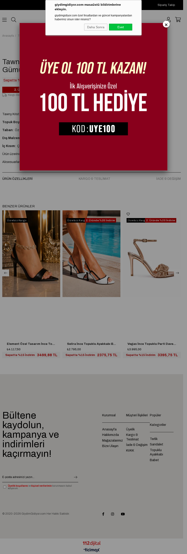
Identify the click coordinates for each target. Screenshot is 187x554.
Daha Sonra (95, 27)
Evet (120, 27)
